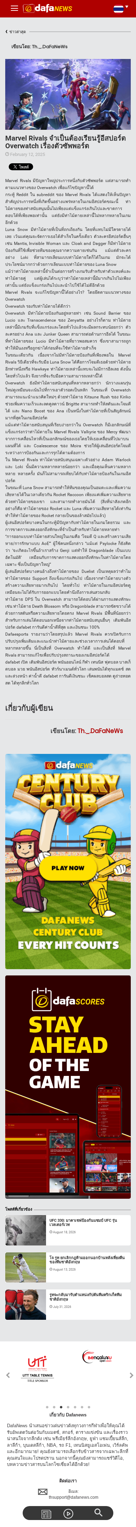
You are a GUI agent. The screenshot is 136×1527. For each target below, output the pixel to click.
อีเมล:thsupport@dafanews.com (73, 1494)
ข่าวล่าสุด (15, 32)
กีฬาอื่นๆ (21, 1237)
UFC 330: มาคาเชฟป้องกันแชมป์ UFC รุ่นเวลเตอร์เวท (83, 1222)
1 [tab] (47, 1407)
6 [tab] (81, 1407)
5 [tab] (74, 1407)
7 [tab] (88, 1407)
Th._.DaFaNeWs (100, 731)
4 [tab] (68, 1407)
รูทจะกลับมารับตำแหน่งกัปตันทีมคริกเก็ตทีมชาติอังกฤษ (86, 1297)
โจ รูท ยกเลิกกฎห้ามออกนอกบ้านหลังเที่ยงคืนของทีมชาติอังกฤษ (87, 1260)
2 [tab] (54, 1407)
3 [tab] (61, 1407)
